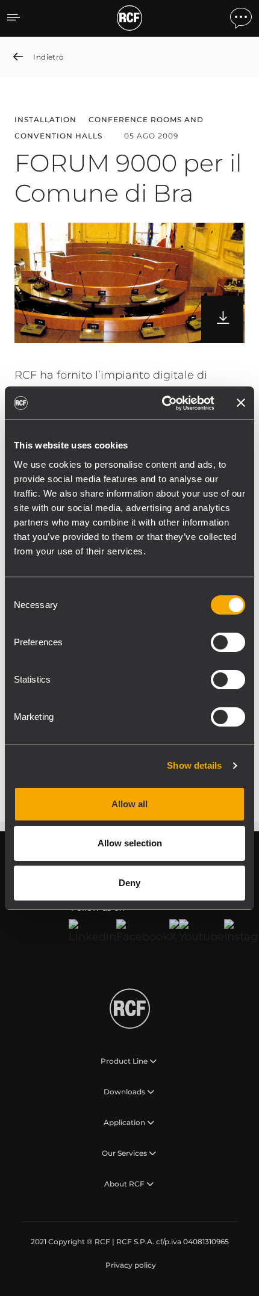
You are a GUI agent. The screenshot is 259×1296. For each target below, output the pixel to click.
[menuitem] (129, 1265)
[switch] (228, 642)
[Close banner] (241, 402)
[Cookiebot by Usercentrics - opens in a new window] (162, 403)
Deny (129, 883)
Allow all (129, 804)
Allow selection (130, 843)
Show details (194, 765)
